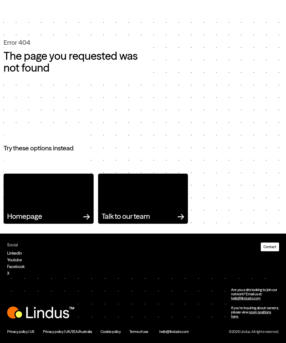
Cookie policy (111, 331)
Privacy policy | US (20, 331)
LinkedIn (14, 253)
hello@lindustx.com (245, 298)
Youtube (14, 259)
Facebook (16, 266)
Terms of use (138, 331)
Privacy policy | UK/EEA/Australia (67, 331)
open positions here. (251, 314)
